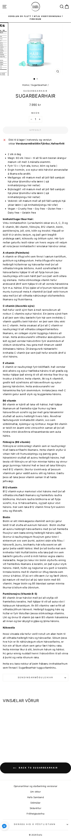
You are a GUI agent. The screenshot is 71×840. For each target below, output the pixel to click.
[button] (4, 827)
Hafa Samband (35, 797)
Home (25, 85)
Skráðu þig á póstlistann (35, 824)
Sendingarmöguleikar (35, 677)
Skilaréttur (35, 808)
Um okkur (35, 791)
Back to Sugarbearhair (38, 767)
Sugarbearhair (39, 85)
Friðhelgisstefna (35, 813)
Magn (35, 113)
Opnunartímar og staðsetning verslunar (35, 786)
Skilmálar (35, 802)
